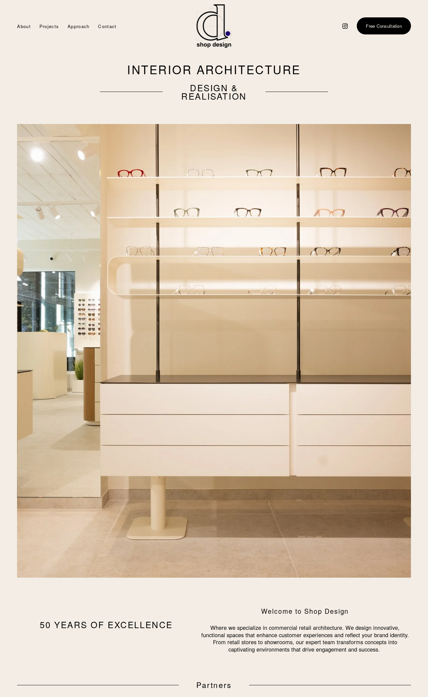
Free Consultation (384, 26)
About (24, 26)
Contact (107, 26)
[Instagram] (345, 26)
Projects (49, 26)
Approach (79, 26)
